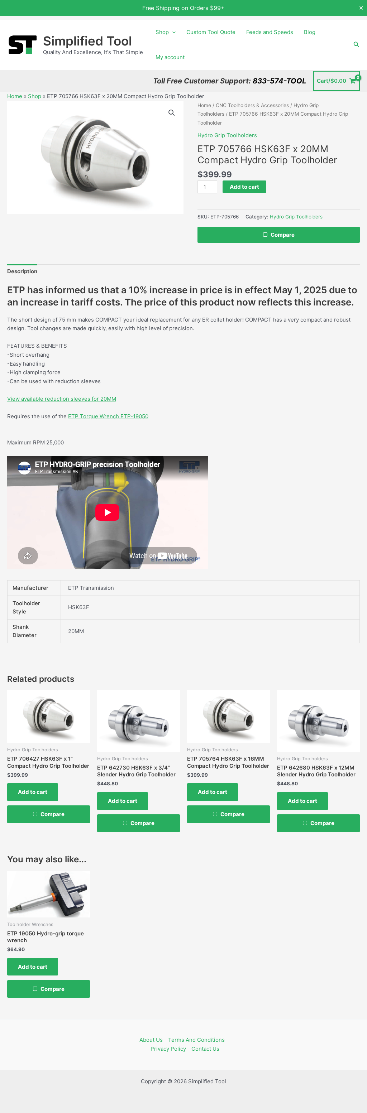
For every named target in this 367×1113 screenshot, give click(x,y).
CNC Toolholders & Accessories (252, 105)
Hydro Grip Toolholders (227, 135)
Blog (309, 32)
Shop (162, 32)
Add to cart (244, 186)
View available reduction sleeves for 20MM (61, 398)
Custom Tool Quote (210, 32)
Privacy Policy (168, 1048)
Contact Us (205, 1048)
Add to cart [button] (32, 792)
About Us (151, 1039)
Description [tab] (22, 271)
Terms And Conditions (196, 1039)
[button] (172, 32)
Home (14, 96)
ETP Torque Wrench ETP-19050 (108, 416)
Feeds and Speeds (269, 32)
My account (170, 57)
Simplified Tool (87, 40)
